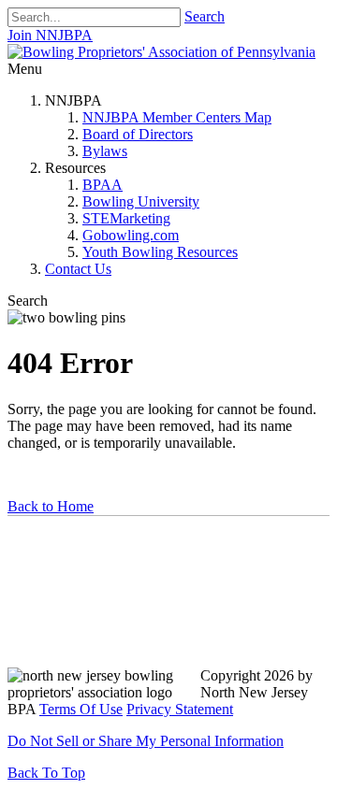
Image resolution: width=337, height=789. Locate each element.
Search (204, 16)
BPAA (102, 185)
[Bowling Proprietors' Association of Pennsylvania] (161, 52)
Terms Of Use (81, 709)
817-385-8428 (59, 642)
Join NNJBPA (50, 35)
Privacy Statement (179, 709)
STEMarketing (126, 218)
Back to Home (50, 506)
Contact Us (78, 269)
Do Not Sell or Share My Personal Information (145, 741)
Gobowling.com (130, 235)
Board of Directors (137, 134)
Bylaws (104, 151)
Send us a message (75, 605)
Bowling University (140, 201)
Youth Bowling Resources (160, 252)
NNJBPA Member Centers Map (176, 117)
